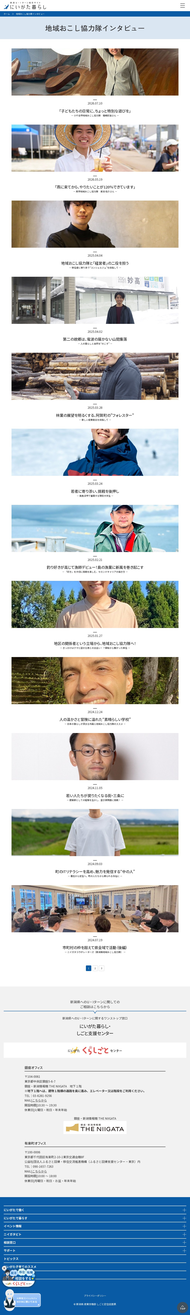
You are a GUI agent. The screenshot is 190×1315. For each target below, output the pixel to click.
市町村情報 (11, 1283)
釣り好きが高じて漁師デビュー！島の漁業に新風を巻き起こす (95, 567)
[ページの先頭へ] (182, 1304)
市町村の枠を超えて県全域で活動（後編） (95, 947)
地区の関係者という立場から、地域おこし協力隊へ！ (95, 643)
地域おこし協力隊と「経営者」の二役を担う (95, 263)
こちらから (39, 1100)
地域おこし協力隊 (15, 1275)
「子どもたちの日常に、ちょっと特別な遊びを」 (95, 111)
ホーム (7, 13)
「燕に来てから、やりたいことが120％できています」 (95, 187)
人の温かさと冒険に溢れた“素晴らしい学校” (95, 719)
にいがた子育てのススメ (20, 1266)
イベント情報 (13, 1226)
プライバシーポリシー (95, 1295)
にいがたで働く (14, 1210)
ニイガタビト (13, 1234)
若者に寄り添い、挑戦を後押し (95, 491)
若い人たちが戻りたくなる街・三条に (95, 795)
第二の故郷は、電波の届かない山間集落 (95, 339)
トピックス (11, 1258)
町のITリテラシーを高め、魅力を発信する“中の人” (95, 871)
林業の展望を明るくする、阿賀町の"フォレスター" (95, 415)
